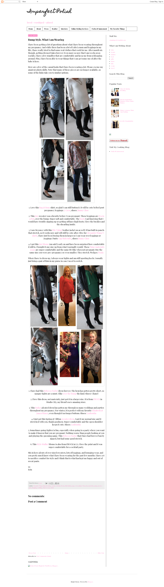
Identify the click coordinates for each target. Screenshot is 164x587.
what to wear (46, 488)
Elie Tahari (57, 230)
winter (52, 488)
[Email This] (50, 483)
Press (46, 29)
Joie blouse (44, 244)
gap (73, 486)
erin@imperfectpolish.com (117, 40)
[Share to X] (54, 483)
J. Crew (67, 210)
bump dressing (47, 486)
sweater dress (67, 419)
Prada (100, 252)
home (113, 61)
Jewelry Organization (126, 121)
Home (30, 29)
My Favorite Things (117, 29)
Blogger (90, 582)
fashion (69, 486)
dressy (62, 486)
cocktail (58, 486)
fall (66, 486)
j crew (76, 486)
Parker (38, 407)
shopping (34, 488)
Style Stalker (43, 444)
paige (95, 486)
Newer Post (32, 553)
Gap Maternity (64, 238)
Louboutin (91, 413)
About (38, 29)
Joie (36, 216)
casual (53, 486)
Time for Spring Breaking (125, 89)
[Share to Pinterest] (58, 483)
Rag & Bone (44, 207)
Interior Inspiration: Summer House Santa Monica (127, 101)
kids (112, 63)
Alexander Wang (37, 486)
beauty (113, 52)
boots (82, 218)
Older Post (101, 553)
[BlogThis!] (52, 483)
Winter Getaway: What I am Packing (127, 111)
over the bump (69, 393)
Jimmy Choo (82, 210)
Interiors (64, 29)
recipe (113, 66)
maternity (91, 486)
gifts (112, 59)
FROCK (96, 399)
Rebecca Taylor (51, 391)
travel (112, 68)
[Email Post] (46, 483)
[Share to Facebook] (56, 483)
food (112, 57)
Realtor (55, 29)
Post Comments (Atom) (43, 556)
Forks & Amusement (99, 29)
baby (112, 50)
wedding (39, 488)
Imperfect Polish (49, 12)
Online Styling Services (79, 29)
